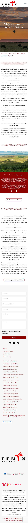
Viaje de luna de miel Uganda (10, 391)
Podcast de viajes (7, 356)
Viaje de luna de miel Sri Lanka (11, 380)
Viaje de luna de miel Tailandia (10, 366)
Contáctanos (6, 354)
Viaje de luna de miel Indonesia (11, 363)
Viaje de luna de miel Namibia (10, 393)
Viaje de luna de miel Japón (10, 369)
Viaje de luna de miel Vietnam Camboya (13, 374)
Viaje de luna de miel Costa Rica (11, 402)
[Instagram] (10, 343)
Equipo (5, 348)
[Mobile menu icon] (25, 3)
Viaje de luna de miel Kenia (10, 385)
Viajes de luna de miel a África (12, 53)
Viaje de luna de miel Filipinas (10, 377)
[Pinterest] (18, 343)
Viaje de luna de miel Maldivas (10, 372)
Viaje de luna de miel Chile (10, 407)
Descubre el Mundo (8, 351)
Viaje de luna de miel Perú (9, 410)
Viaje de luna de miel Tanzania (10, 388)
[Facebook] (14, 343)
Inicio (2, 53)
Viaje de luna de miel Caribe (10, 404)
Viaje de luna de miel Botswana (11, 396)
